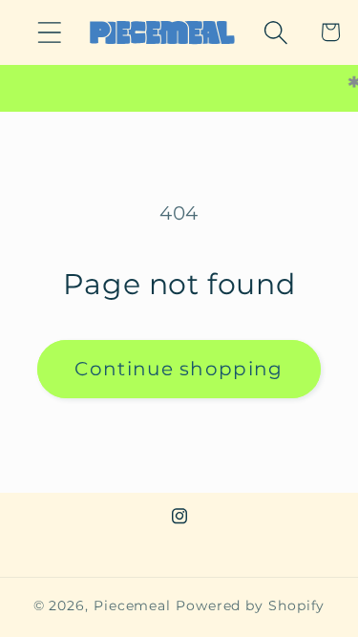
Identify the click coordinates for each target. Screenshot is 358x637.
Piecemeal (135, 605)
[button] (49, 32)
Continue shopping (178, 368)
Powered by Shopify (250, 605)
